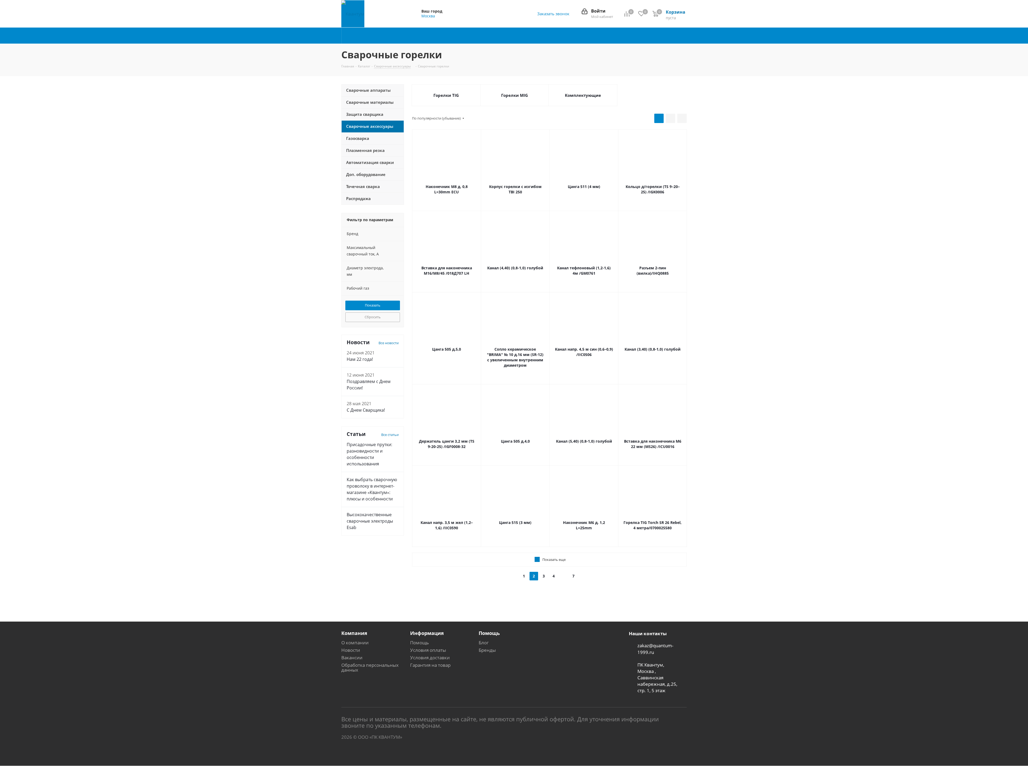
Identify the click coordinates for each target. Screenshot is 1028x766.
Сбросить (373, 317)
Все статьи (390, 434)
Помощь (419, 642)
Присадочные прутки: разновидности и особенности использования (369, 454)
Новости (350, 650)
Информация (427, 633)
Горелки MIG (514, 95)
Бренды (487, 650)
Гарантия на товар (430, 665)
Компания (354, 633)
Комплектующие (583, 95)
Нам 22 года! (360, 359)
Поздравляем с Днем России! (369, 384)
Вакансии (351, 657)
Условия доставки (430, 657)
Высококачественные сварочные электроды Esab (370, 521)
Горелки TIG (446, 95)
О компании (355, 642)
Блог (484, 642)
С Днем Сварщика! (366, 410)
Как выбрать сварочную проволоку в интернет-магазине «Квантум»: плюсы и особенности (372, 489)
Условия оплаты (428, 650)
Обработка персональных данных (370, 667)
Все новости (389, 342)
